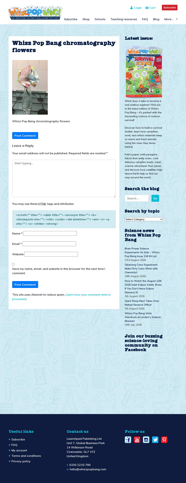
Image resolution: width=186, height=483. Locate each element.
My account (19, 450)
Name (17, 233)
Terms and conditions (26, 456)
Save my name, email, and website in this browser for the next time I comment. (58, 271)
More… (169, 19)
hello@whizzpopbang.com (88, 469)
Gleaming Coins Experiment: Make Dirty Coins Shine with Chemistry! (141, 268)
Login (137, 7)
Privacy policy (21, 461)
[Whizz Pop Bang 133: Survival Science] (144, 71)
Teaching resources (123, 19)
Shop (86, 19)
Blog (156, 19)
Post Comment (25, 135)
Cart (152, 7)
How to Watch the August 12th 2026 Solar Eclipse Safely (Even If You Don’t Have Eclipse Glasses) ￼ (143, 286)
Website (18, 254)
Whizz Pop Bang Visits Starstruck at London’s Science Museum (143, 317)
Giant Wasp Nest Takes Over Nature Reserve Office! (142, 302)
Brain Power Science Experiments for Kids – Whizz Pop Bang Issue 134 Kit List (142, 252)
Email (17, 244)
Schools (100, 19)
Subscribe (169, 7)
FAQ (145, 19)
